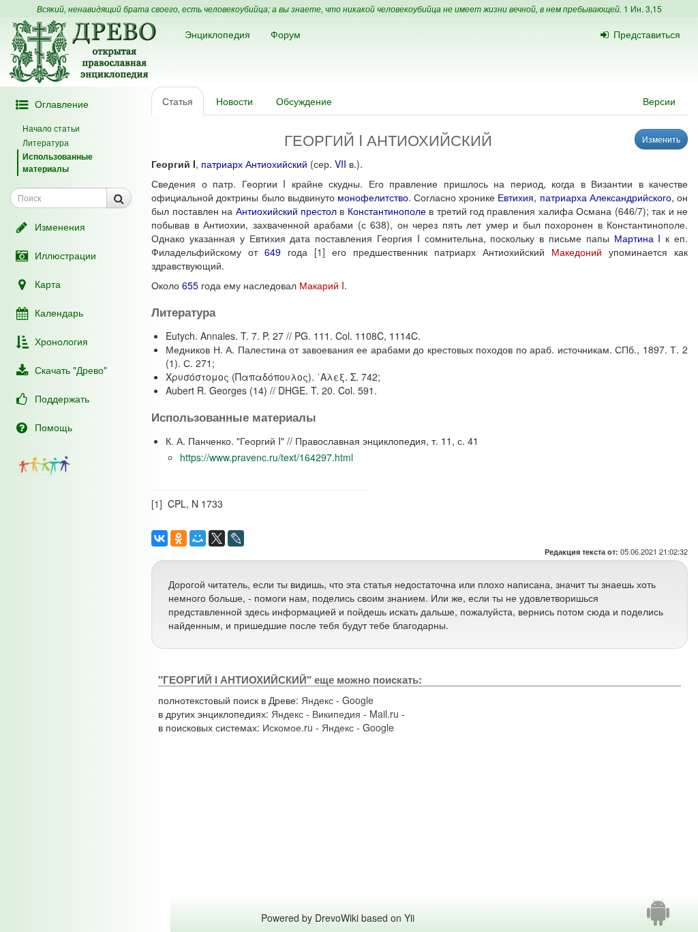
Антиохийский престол (286, 211)
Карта (48, 284)
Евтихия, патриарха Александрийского (584, 197)
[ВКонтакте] (159, 538)
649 (272, 252)
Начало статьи (51, 128)
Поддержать (62, 398)
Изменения (60, 226)
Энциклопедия (217, 34)
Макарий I (321, 285)
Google (358, 700)
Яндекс (317, 700)
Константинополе (387, 211)
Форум (286, 34)
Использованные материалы (57, 162)
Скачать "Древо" (71, 370)
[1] (319, 252)
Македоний (576, 252)
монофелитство (372, 197)
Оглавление (62, 104)
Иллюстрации (65, 255)
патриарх (222, 164)
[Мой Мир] (197, 538)
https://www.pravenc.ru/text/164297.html (266, 457)
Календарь (59, 312)
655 (190, 285)
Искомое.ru (287, 727)
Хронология (61, 341)
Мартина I (637, 238)
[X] (217, 538)
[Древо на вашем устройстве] (658, 917)
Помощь (53, 427)
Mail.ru (384, 713)
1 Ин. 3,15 (643, 8)
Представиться (646, 34)
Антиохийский (276, 164)
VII (340, 164)
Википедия (336, 713)
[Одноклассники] (178, 538)
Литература (45, 142)
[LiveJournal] (236, 538)
